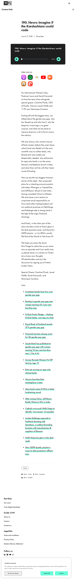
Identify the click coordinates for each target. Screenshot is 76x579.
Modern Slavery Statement (13, 544)
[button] (69, 3)
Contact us (7, 525)
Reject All (47, 573)
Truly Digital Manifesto (12, 507)
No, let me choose (13, 573)
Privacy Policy (9, 539)
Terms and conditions (11, 535)
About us (7, 517)
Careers (6, 521)
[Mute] (59, 59)
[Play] (17, 59)
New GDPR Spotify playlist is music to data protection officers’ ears (39, 450)
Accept (61, 573)
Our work (7, 503)
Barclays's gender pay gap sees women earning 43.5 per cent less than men (39, 304)
